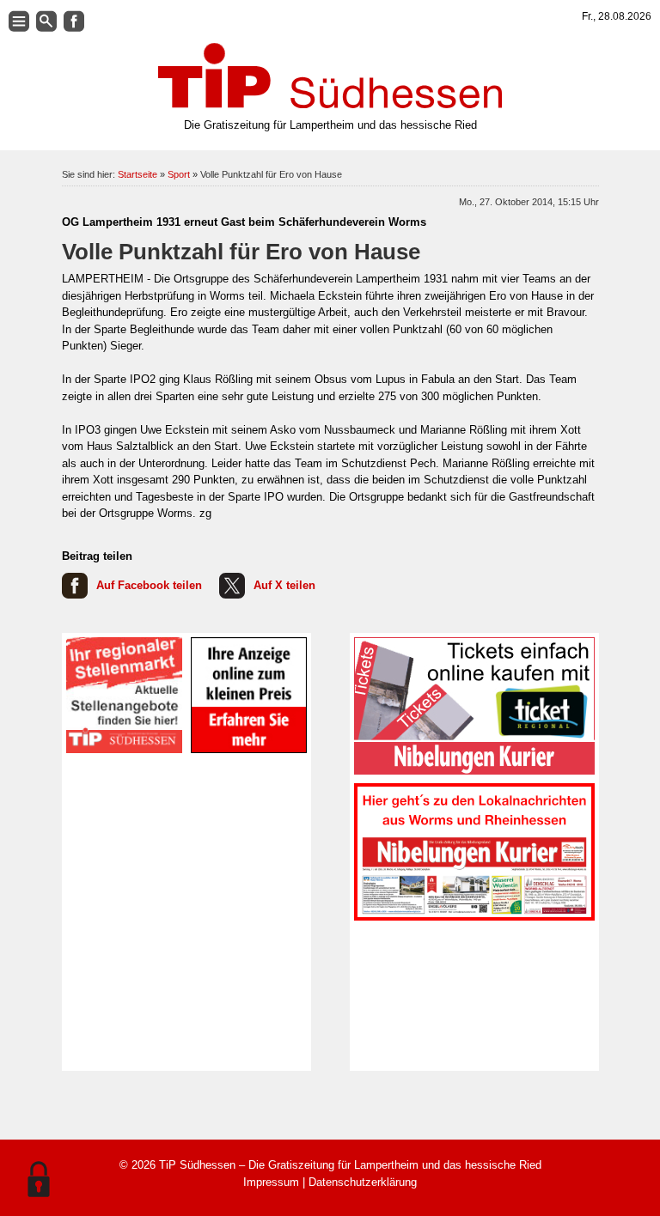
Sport (179, 174)
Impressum (271, 1182)
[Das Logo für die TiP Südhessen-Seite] (330, 75)
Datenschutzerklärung (363, 1182)
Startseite (137, 174)
